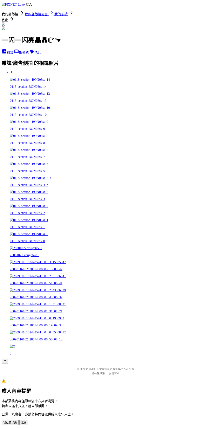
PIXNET (90, 369)
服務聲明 (114, 373)
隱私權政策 (98, 373)
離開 (23, 422)
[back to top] (5, 361)
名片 (38, 53)
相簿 (10, 53)
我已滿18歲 (10, 422)
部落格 (24, 53)
